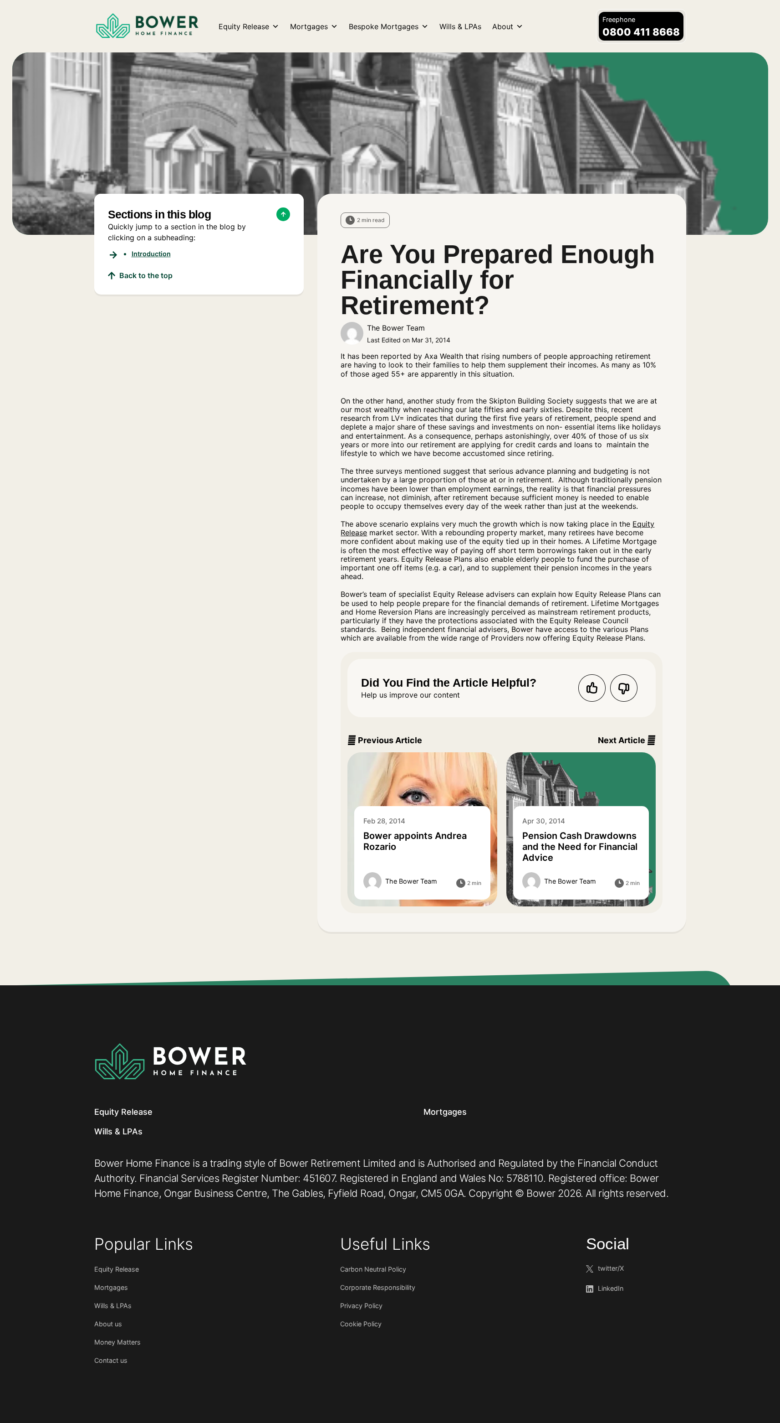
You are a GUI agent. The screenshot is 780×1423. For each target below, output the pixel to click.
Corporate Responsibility (377, 1287)
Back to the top (146, 275)
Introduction (151, 254)
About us (108, 1324)
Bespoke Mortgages (383, 26)
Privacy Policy (361, 1305)
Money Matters (117, 1342)
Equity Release (244, 26)
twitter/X (611, 1268)
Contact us (110, 1360)
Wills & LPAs (460, 26)
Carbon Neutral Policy (373, 1269)
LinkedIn (610, 1288)
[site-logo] (170, 1061)
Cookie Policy (361, 1324)
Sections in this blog (159, 214)
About (502, 26)
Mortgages (309, 26)
